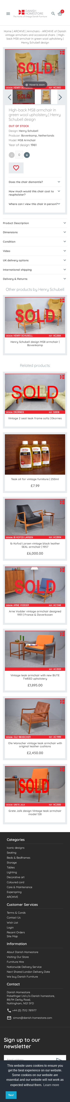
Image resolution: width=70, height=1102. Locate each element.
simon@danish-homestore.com (32, 1017)
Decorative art (15, 877)
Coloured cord (15, 882)
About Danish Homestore (22, 952)
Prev (10, 97)
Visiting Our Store (18, 957)
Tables (11, 867)
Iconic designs (15, 847)
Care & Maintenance (19, 887)
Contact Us (14, 917)
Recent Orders (16, 932)
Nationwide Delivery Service (24, 967)
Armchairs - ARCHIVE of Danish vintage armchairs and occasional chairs (35, 33)
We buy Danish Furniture (22, 976)
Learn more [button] (51, 1085)
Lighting (12, 872)
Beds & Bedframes (18, 857)
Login (10, 927)
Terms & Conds (16, 912)
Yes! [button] (11, 1095)
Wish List (12, 922)
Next (60, 97)
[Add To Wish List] (16, 167)
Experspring (14, 892)
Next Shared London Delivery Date (28, 971)
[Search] (53, 13)
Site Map (12, 936)
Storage (12, 862)
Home (7, 31)
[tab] (35, 182)
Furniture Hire (15, 962)
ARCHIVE (19, 31)
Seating (11, 852)
